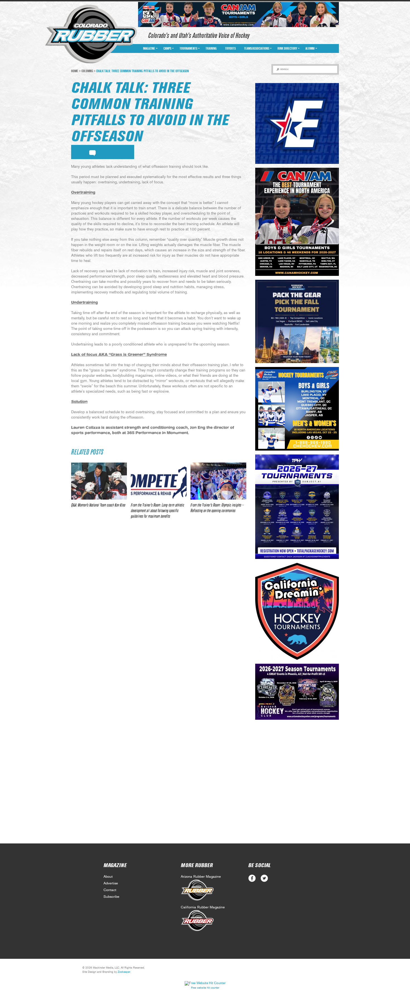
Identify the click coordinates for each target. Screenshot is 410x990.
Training (211, 48)
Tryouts (230, 48)
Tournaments (188, 48)
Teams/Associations (256, 48)
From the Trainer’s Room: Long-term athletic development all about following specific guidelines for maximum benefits (157, 511)
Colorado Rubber (91, 34)
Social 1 (264, 878)
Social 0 (252, 878)
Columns (87, 71)
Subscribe (111, 897)
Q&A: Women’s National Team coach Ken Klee (98, 505)
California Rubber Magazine (203, 907)
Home (74, 71)
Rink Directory (287, 48)
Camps (167, 48)
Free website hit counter (205, 987)
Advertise (110, 883)
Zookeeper (124, 971)
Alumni (310, 48)
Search (284, 69)
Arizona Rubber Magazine (201, 877)
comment (92, 152)
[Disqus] (158, 606)
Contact (109, 890)
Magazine (149, 48)
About (108, 877)
